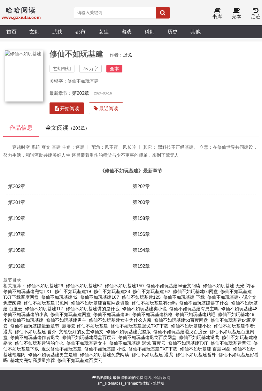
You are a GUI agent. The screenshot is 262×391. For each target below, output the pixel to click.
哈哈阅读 (104, 377)
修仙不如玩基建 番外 (35, 331)
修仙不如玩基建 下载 (184, 297)
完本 (236, 16)
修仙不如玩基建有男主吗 (194, 308)
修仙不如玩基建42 (59, 297)
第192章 (141, 266)
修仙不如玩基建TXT (188, 343)
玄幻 (34, 31)
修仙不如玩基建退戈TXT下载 (139, 325)
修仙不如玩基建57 (84, 285)
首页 (11, 31)
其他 (195, 31)
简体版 (144, 383)
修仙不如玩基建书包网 (46, 302)
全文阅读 (67, 127)
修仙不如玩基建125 (141, 297)
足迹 (255, 16)
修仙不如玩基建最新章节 (34, 325)
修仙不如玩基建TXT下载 (152, 348)
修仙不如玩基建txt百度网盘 (181, 320)
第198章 (141, 218)
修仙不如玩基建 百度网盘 (205, 348)
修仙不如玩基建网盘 (70, 314)
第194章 (141, 250)
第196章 (141, 234)
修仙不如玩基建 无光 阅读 (229, 285)
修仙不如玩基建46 (236, 314)
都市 (80, 31)
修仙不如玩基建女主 (86, 343)
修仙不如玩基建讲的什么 (39, 343)
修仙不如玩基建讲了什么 (203, 302)
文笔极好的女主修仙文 (81, 331)
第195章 (16, 250)
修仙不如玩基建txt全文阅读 (173, 285)
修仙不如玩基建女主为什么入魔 (120, 320)
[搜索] (163, 13)
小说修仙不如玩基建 (23, 320)
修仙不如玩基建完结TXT (27, 291)
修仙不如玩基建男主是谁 (52, 354)
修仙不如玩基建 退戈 (152, 354)
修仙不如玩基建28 (112, 291)
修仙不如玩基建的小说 (25, 314)
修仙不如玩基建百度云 (80, 360)
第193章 (16, 266)
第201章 (16, 202)
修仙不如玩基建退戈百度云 (180, 331)
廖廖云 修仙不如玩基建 (85, 325)
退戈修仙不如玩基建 (62, 348)
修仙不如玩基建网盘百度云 (89, 337)
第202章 (141, 186)
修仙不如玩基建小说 (191, 325)
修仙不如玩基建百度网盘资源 (100, 302)
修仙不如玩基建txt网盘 (195, 291)
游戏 (126, 31)
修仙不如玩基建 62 (151, 291)
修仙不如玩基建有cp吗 (154, 302)
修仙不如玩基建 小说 (105, 348)
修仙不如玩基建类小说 (144, 308)
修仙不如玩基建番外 (196, 354)
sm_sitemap (108, 383)
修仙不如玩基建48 (239, 308)
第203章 (80, 93)
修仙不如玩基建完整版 (128, 331)
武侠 (57, 31)
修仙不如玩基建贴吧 (195, 314)
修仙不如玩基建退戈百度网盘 (147, 337)
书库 (217, 16)
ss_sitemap (128, 383)
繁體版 (159, 383)
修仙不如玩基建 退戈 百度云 (137, 343)
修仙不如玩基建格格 (152, 314)
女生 (103, 31)
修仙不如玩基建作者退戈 (34, 337)
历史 (172, 31)
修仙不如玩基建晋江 (231, 343)
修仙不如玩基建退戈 (199, 337)
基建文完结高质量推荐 (32, 360)
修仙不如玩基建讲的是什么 (92, 308)
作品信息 (21, 127)
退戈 (127, 54)
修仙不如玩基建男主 (66, 320)
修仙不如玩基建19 (73, 291)
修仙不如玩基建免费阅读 (104, 354)
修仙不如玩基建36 (111, 314)
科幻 (149, 31)
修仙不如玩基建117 (44, 308)
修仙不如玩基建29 (45, 285)
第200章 (141, 202)
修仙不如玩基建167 (99, 297)
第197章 (16, 234)
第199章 (16, 218)
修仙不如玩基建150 (124, 285)
